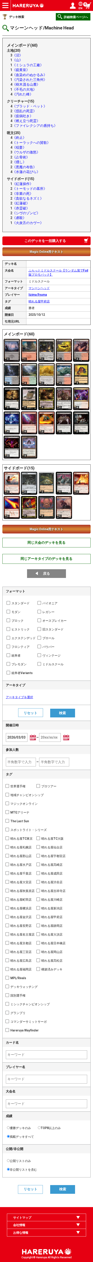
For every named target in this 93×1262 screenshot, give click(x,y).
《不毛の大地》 (24, 89)
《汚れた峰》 (22, 94)
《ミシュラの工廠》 (27, 65)
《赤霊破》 (21, 208)
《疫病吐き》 (22, 116)
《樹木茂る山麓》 (26, 84)
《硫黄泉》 (21, 70)
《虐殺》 (19, 218)
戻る (46, 573)
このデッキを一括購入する (45, 241)
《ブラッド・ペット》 (29, 106)
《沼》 (17, 55)
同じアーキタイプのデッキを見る (46, 559)
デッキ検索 (16, 17)
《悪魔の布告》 (24, 167)
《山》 (17, 60)
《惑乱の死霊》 (24, 111)
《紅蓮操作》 (22, 184)
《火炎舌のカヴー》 (27, 223)
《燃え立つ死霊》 (26, 121)
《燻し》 (19, 162)
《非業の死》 (22, 194)
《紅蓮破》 (21, 203)
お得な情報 (20, 1232)
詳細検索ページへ (76, 17)
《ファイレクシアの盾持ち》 (34, 126)
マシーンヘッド (39, 288)
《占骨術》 (21, 157)
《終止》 (19, 138)
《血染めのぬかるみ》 (29, 75)
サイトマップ (22, 1217)
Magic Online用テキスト (46, 251)
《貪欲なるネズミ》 (27, 198)
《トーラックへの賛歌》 (31, 143)
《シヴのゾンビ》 (26, 213)
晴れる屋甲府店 (39, 301)
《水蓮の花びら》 (26, 172)
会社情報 (19, 1225)
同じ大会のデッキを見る (46, 542)
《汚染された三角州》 (29, 80)
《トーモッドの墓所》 (29, 189)
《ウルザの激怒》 (26, 152)
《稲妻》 (19, 147)
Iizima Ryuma (38, 294)
